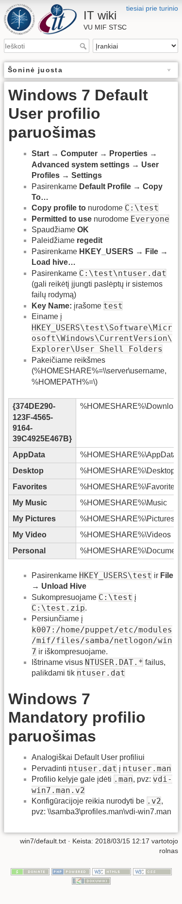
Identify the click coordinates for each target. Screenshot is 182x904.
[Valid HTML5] (111, 871)
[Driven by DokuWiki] (91, 880)
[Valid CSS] (152, 871)
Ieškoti (84, 46)
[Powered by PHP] (70, 871)
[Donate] (30, 871)
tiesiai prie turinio (152, 8)
